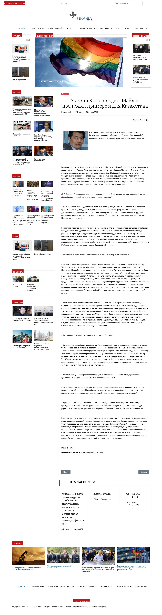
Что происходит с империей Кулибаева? (59, 567)
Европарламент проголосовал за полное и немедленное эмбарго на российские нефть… (131, 568)
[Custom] (66, 4)
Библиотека (102, 493)
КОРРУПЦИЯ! (38, 28)
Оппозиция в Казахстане (39, 160)
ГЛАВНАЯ (21, 28)
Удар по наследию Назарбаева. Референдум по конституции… (33, 194)
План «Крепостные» (20, 80)
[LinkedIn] (146, 120)
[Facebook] (57, 4)
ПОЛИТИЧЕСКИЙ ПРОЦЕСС (59, 28)
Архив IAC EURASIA (133, 495)
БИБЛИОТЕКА (141, 28)
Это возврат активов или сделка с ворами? (22, 319)
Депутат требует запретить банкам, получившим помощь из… (43, 321)
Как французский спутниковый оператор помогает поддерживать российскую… (47, 194)
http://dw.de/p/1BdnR (95, 453)
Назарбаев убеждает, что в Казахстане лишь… (140, 57)
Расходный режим (17, 285)
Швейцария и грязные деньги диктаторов (22, 346)
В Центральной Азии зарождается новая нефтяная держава (26, 568)
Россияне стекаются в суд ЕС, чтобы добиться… (18, 192)
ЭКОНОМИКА (106, 28)
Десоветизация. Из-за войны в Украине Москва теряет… (48, 218)
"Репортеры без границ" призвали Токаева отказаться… (140, 80)
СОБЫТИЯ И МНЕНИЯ (87, 28)
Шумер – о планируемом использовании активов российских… (43, 112)
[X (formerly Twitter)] (140, 120)
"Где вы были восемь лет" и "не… (21, 135)
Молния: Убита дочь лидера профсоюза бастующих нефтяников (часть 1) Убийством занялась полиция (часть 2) (73, 509)
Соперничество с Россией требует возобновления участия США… (33, 219)
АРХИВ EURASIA (122, 28)
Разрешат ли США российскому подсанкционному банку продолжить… (20, 219)
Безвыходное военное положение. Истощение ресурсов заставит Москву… (22, 111)
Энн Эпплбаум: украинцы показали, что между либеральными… (43, 137)
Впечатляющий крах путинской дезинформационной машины (21, 58)
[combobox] (128, 3)
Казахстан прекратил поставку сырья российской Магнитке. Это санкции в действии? (98, 569)
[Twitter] (62, 4)
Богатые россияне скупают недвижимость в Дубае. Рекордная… (42, 346)
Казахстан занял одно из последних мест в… (32, 287)
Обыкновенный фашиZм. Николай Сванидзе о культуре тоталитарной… (21, 161)
